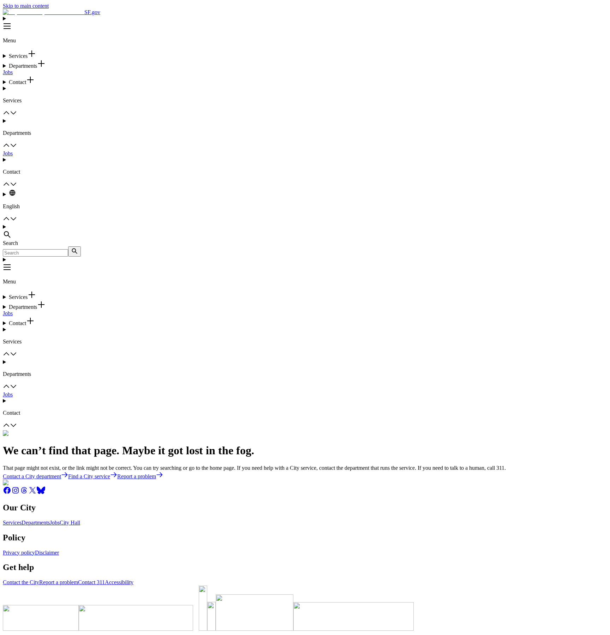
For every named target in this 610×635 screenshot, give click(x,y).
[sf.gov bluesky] (41, 493)
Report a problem (58, 582)
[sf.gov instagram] (15, 493)
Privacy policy (19, 553)
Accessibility (119, 582)
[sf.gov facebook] (7, 493)
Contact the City (21, 582)
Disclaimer (47, 553)
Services (12, 523)
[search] (74, 251)
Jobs (8, 72)
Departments (36, 523)
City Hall (70, 523)
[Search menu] (305, 232)
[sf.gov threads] (24, 493)
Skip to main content (26, 6)
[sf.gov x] (32, 493)
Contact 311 (91, 582)
